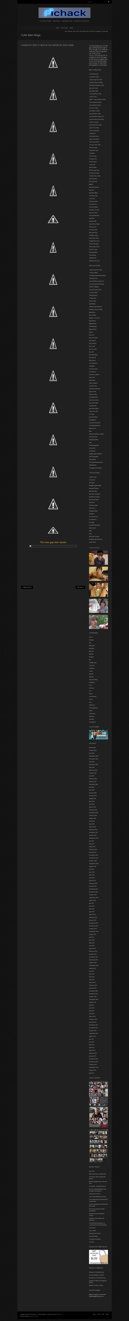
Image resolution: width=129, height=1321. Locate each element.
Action (91, 637)
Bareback (92, 645)
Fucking (91, 677)
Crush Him (92, 198)
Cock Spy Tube (93, 196)
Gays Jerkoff (92, 221)
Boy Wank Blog (93, 193)
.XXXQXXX (92, 153)
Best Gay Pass (93, 181)
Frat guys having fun (95, 1239)
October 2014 (93, 929)
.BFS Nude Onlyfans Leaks (96, 85)
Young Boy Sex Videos (95, 468)
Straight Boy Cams (94, 241)
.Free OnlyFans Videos (95, 102)
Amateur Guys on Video (96, 309)
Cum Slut (91, 1242)
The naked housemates (96, 462)
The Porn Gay (93, 249)
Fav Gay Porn (93, 204)
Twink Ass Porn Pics (94, 1194)
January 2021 (92, 781)
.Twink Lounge (93, 147)
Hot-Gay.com (92, 227)
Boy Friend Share (94, 187)
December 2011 (93, 1025)
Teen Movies (92, 696)
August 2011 (92, 1036)
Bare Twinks (92, 315)
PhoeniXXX (92, 448)
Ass (90, 643)
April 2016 (92, 878)
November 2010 (93, 1062)
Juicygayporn (92, 420)
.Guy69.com (92, 133)
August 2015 (92, 900)
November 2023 (93, 759)
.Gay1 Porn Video (94, 128)
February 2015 (93, 917)
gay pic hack (92, 391)
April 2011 (92, 1047)
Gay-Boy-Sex (93, 405)
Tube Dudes (92, 255)
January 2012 (92, 1022)
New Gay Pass (93, 232)
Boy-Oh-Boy (92, 357)
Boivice (91, 332)
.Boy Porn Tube (93, 88)
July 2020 (91, 787)
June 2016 (92, 872)
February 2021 (93, 779)
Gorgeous (92, 682)
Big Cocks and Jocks (94, 494)
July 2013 (91, 971)
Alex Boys (92, 482)
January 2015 (92, 920)
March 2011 (92, 1050)
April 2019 (92, 804)
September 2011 (93, 1033)
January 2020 (92, 793)
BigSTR (91, 184)
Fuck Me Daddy (93, 1236)
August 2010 (92, 1070)
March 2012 (92, 1016)
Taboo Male (92, 459)
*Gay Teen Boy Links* (95, 289)
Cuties (77, 31)
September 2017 (93, 838)
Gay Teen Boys (82, 31)
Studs (90, 694)
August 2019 (92, 798)
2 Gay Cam (92, 164)
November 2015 (93, 892)
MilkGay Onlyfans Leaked (96, 434)
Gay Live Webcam (94, 215)
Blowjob (91, 657)
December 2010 (93, 1059)
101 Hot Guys (93, 156)
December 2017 (93, 832)
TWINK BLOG (92, 258)
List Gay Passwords (94, 422)
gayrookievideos (94, 408)
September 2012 (93, 999)
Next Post (80, 587)
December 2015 (93, 889)
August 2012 (92, 1002)
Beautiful (70, 31)
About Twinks (93, 167)
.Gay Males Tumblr (94, 111)
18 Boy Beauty (93, 295)
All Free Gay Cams (94, 170)
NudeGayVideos (93, 439)
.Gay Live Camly (93, 108)
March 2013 (92, 982)
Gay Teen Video (93, 403)
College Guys (93, 662)
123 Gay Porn (93, 159)
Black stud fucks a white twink (97, 1174)
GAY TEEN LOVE (93, 397)
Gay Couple (92, 1230)
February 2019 (93, 810)
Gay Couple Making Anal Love (97, 1196)
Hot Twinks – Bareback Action (97, 1186)
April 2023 (92, 762)
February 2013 (93, 985)
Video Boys (92, 713)
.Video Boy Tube (93, 150)
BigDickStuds (92, 323)
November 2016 (93, 858)
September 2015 (93, 897)
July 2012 (91, 1005)
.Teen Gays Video (94, 142)
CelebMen (92, 366)
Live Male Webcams (94, 425)
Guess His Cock (93, 411)
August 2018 (92, 818)
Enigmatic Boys (93, 511)
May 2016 (91, 875)
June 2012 (92, 1008)
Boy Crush (92, 346)
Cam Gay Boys (93, 363)
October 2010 (93, 1064)
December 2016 (93, 855)
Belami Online (93, 491)
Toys (90, 702)
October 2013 (93, 962)
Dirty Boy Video (93, 505)
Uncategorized (93, 708)
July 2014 (91, 937)
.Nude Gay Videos (94, 139)
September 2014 (93, 931)
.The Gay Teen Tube (95, 145)
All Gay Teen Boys (94, 173)
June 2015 (92, 906)
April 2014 (92, 945)
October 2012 (93, 996)
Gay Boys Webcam (94, 389)
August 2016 (92, 866)
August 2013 (92, 968)
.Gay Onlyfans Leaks (95, 113)
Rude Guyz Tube (94, 238)
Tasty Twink (92, 542)
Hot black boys (100, 1272)
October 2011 (93, 1030)
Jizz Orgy (91, 414)
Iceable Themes (34, 1316)
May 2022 (91, 767)
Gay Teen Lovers (94, 400)
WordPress (59, 1314)
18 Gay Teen (92, 298)
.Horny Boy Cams (94, 136)
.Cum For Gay (93, 96)
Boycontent (92, 360)
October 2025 (93, 750)
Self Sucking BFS (93, 456)
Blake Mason (93, 329)
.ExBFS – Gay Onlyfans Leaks (97, 99)
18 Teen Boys (93, 162)
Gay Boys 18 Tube (94, 210)
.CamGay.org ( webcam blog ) (97, 275)
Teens (88, 31)
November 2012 (93, 994)
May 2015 (91, 909)
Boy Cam (91, 335)
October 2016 (93, 861)
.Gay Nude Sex (93, 278)
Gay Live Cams (93, 212)
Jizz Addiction (93, 519)
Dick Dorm (92, 377)
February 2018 (93, 829)
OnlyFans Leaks (93, 235)
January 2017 (92, 852)
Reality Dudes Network (95, 454)
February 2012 (93, 1019)
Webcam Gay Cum (94, 261)
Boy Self (91, 190)
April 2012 (92, 1013)
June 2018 (92, 821)
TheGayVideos (93, 252)
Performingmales (94, 445)
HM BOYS (91, 514)
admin (35, 45)
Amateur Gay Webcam (95, 306)
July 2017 (91, 841)
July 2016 (91, 869)
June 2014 (92, 940)
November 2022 (93, 764)
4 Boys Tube (92, 301)
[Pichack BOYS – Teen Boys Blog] (64, 8)
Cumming (91, 668)
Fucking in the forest (95, 1233)
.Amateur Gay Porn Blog (96, 82)
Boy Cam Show (93, 338)
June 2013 (92, 974)
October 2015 (93, 895)
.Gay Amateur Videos (95, 105)
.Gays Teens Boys (94, 130)
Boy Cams (92, 1171)
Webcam (91, 719)
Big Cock (91, 651)
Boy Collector (93, 343)
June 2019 (92, 801)
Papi (90, 442)
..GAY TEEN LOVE (93, 74)
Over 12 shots (99, 1285)
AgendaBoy (92, 304)
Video (90, 710)
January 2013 (92, 988)
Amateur (91, 640)
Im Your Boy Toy (93, 516)
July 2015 (91, 903)
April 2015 (92, 912)
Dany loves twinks (94, 374)
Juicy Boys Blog (93, 417)
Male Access (92, 428)
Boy (74, 31)
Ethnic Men (92, 380)
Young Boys (97, 31)
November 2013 (93, 960)
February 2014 (93, 951)
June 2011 (92, 1042)
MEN (90, 431)
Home (57, 28)
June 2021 (92, 776)
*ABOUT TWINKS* (94, 287)
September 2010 (93, 1067)
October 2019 (93, 795)
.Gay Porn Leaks (93, 122)
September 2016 (93, 863)
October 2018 (93, 815)
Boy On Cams (93, 349)
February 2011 (93, 1053)
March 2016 (92, 880)
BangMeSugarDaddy (95, 485)
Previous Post (28, 587)
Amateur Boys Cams (95, 176)
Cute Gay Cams (93, 201)
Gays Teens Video (94, 224)
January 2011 (92, 1056)
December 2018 (93, 812)
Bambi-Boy (92, 312)
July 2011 (91, 1039)
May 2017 (91, 844)
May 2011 (91, 1045)
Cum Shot (92, 665)
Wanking (91, 716)
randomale (92, 451)
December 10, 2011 (27, 45)
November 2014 (93, 926)
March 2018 (92, 827)
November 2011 (93, 1028)
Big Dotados (92, 321)
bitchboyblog (92, 326)
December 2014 (93, 923)
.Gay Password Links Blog (96, 119)
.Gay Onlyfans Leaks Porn (96, 116)
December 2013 (93, 957)
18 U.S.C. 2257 (64, 28)
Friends (91, 674)
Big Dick (91, 654)
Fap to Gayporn (93, 383)
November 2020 (93, 784)
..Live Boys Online (94, 77)
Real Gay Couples (94, 536)
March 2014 (92, 948)
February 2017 (93, 849)
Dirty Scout (92, 508)
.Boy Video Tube (93, 91)
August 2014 (92, 934)
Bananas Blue (93, 179)
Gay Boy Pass (93, 386)
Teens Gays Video (94, 246)
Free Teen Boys (93, 207)
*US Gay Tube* (93, 292)
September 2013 (93, 965)
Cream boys (92, 372)
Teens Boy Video (94, 244)
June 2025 (92, 753)
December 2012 (93, 991)
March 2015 (92, 914)
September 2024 (93, 756)
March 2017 (92, 846)
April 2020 (92, 790)
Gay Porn (91, 218)
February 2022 (93, 770)
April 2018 (92, 824)
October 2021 (93, 773)
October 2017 (93, 835)
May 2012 (91, 1011)
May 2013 (91, 977)
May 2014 (91, 943)
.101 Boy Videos (93, 272)
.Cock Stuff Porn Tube (95, 94)
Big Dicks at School (94, 318)
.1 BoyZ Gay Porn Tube (95, 79)
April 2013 (92, 979)
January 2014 (92, 954)
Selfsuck (91, 688)
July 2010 (91, 1073)
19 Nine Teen (93, 477)
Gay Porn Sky (93, 394)
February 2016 (93, 883)
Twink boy (92, 31)
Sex (90, 691)
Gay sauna (92, 1228)
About (71, 28)
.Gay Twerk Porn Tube (95, 125)
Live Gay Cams (93, 229)
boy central (92, 340)
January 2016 (92, 886)
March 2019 (92, 807)
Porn (90, 685)
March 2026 (92, 747)
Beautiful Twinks (93, 488)
